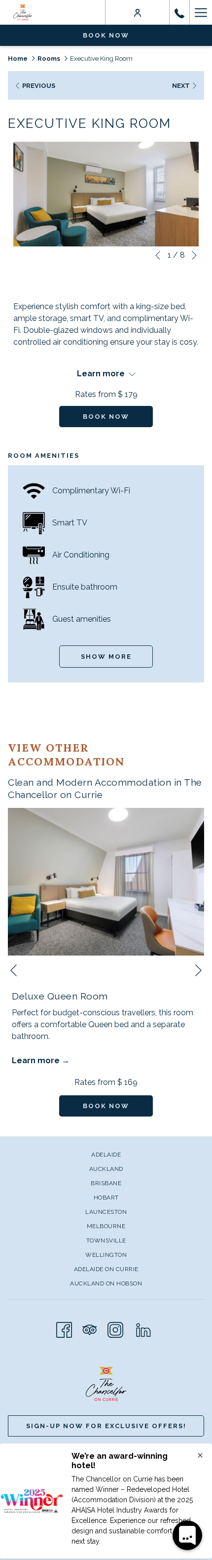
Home (18, 58)
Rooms (48, 58)
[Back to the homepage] (22, 12)
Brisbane (106, 1183)
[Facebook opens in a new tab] (64, 1328)
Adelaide (106, 1154)
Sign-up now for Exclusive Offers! (106, 1426)
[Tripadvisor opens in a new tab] (90, 1328)
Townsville (106, 1240)
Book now (106, 35)
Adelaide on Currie (106, 1269)
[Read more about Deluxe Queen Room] (106, 882)
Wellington (106, 1254)
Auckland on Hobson (106, 1283)
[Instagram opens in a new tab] (115, 1328)
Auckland (106, 1168)
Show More (106, 656)
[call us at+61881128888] (179, 12)
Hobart (106, 1197)
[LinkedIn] (143, 1328)
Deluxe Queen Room (60, 996)
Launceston (106, 1211)
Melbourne (106, 1226)
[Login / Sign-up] (137, 12)
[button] (106, 194)
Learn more (37, 1060)
